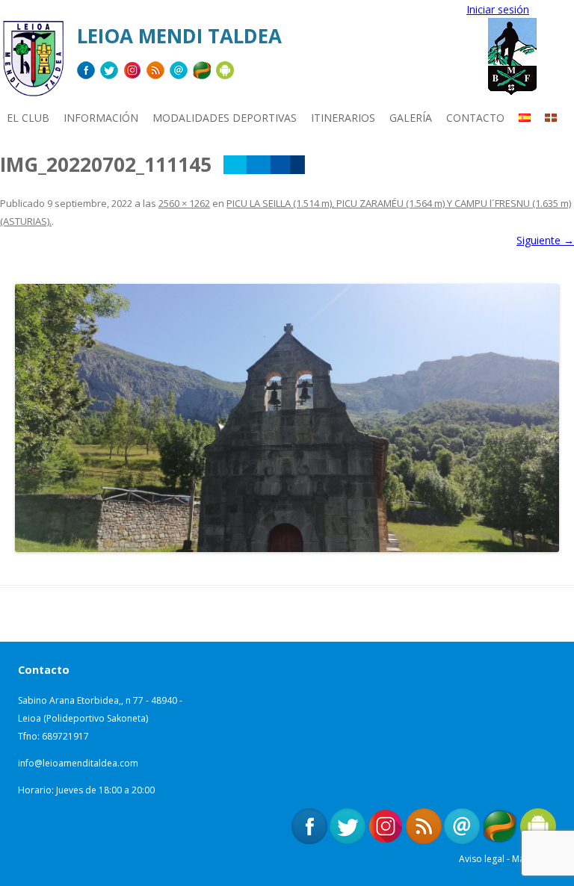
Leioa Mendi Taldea (179, 35)
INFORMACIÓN (101, 118)
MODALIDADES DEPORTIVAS (224, 118)
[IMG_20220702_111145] (287, 418)
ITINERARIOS (343, 118)
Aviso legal (481, 858)
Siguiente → (545, 240)
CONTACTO (475, 118)
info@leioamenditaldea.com (78, 763)
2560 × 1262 (184, 203)
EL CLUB (28, 118)
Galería (410, 118)
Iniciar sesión (497, 9)
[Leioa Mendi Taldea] (33, 64)
